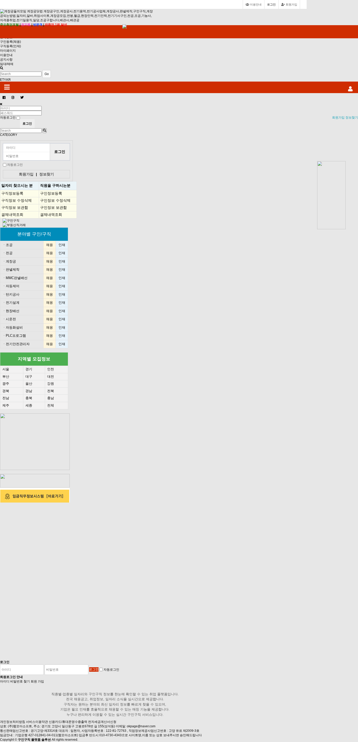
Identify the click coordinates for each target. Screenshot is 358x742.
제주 (5, 405)
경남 (28, 391)
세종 (28, 405)
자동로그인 (15, 165)
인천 (50, 369)
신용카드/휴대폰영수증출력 (68, 722)
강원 (50, 384)
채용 (49, 245)
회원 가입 (37, 681)
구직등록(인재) (10, 46)
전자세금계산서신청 (102, 722)
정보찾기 (351, 117)
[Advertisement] (333, 148)
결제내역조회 (12, 214)
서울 (5, 369)
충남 (50, 398)
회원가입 (291, 4)
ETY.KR (5, 80)
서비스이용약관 (37, 722)
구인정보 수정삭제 (55, 200)
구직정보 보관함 (14, 207)
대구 (28, 376)
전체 (50, 405)
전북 (50, 391)
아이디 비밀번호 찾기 (15, 681)
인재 (61, 245)
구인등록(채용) (10, 42)
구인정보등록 (51, 193)
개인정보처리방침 (12, 722)
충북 (28, 398)
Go (47, 74)
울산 (28, 384)
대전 (50, 376)
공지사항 (6, 59)
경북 (5, 391)
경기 (28, 369)
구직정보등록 (12, 193)
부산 (5, 376)
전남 (5, 398)
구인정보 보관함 (53, 207)
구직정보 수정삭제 (16, 200)
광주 (5, 384)
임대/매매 (6, 64)
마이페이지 (8, 50)
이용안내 (6, 55)
